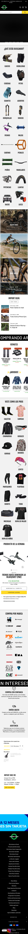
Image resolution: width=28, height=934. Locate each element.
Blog (14, 907)
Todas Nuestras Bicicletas (14, 888)
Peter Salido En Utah (17, 307)
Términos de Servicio (14, 903)
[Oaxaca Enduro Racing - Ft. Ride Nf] (5, 327)
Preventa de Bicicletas (14, 846)
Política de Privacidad (14, 900)
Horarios (13, 917)
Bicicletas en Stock (14, 844)
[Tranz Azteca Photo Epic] (5, 318)
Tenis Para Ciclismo (14, 873)
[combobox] (11, 12)
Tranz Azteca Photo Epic (18, 316)
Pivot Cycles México (14, 883)
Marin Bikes (14, 881)
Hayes (14, 572)
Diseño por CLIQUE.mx (14, 932)
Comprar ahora (14, 592)
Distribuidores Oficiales (14, 893)
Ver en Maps (9, 787)
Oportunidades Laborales (14, 912)
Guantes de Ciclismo (14, 863)
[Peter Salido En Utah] (5, 309)
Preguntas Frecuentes (14, 895)
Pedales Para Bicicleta (14, 868)
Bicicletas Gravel (14, 854)
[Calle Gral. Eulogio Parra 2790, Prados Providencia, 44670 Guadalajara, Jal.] (14, 792)
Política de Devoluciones (14, 898)
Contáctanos (14, 921)
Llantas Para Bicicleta (14, 866)
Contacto (14, 890)
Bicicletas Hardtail (14, 851)
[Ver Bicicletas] (14, 270)
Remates (14, 885)
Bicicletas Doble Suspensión (14, 849)
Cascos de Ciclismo (14, 861)
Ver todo (14, 301)
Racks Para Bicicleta (14, 876)
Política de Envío (14, 905)
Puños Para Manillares (14, 871)
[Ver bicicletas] (14, 221)
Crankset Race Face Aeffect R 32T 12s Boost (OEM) (6, 760)
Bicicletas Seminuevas (14, 856)
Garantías (14, 910)
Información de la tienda (9, 601)
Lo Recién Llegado (14, 859)
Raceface (7, 752)
